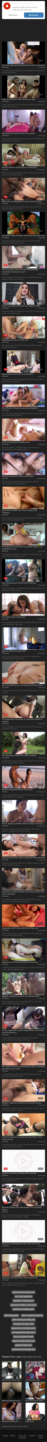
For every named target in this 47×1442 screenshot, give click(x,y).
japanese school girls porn (23, 1328)
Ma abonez (33, 15)
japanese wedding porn (23, 1309)
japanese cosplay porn (23, 1301)
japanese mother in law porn (23, 1305)
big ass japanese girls (23, 1337)
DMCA (13, 1436)
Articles (6, 1436)
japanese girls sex (23, 1345)
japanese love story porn (23, 1292)
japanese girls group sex (23, 1341)
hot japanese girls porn (23, 1324)
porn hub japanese (23, 1296)
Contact (32, 1436)
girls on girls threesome (32, 1315)
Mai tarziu (13, 15)
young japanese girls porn (23, 1332)
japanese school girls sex (23, 1349)
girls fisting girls (11, 1315)
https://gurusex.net (31, 1357)
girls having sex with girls (23, 1320)
